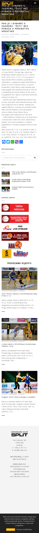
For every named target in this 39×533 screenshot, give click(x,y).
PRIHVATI (10, 530)
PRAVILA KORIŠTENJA (24, 530)
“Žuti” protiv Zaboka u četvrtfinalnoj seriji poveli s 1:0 (24, 173)
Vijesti (12, 37)
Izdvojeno (5, 37)
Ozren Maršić (15, 34)
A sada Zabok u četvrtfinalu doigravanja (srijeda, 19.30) (21, 180)
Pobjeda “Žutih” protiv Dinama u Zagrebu (23, 188)
